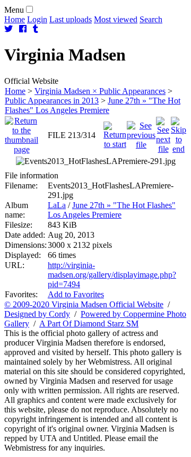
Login (37, 19)
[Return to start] (114, 132)
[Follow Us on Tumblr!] (35, 28)
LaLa (57, 205)
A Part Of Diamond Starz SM (88, 323)
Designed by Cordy (37, 313)
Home (14, 19)
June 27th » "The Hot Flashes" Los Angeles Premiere (92, 105)
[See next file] (163, 132)
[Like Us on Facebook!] (23, 28)
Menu (14, 9)
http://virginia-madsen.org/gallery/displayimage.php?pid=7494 (112, 275)
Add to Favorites (76, 294)
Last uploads (70, 19)
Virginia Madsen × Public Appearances (100, 91)
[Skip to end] (178, 132)
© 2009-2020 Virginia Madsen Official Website (83, 304)
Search (151, 19)
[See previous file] (141, 132)
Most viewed (115, 19)
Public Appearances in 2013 (52, 100)
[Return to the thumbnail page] (21, 132)
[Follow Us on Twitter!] (8, 28)
